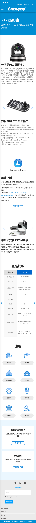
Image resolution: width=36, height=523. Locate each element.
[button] (32, 107)
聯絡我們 (3, 512)
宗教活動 (27, 380)
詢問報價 (19, 4)
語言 (32, 4)
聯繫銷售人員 (18, 467)
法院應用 (27, 415)
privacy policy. (14, 497)
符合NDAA (3, 518)
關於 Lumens (4, 508)
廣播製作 (27, 398)
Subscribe (9, 501)
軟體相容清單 (18, 206)
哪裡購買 (26, 4)
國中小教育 (9, 380)
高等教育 (27, 362)
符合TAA (3, 515)
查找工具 (18, 443)
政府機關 (9, 415)
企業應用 (9, 362)
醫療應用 (9, 398)
